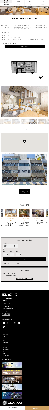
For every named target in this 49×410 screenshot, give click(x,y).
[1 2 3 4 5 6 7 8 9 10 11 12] (10, 246)
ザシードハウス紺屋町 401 (36, 333)
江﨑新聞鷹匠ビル (20, 338)
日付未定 (6, 249)
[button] (24, 141)
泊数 (11, 251)
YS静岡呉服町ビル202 (21, 339)
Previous (2, 93)
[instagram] (24, 327)
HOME (4, 332)
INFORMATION (5, 342)
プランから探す (16, 263)
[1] (18, 254)
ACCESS (30, 1)
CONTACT (43, 4)
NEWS (18, 4)
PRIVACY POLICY (6, 355)
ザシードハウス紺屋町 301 (22, 333)
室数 (17, 251)
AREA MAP (5, 347)
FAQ (31, 4)
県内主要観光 (6, 349)
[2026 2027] (5, 246)
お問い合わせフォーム (7, 319)
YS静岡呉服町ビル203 (35, 339)
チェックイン (6, 243)
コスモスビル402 (20, 336)
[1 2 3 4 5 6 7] (5, 254)
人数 (4, 251)
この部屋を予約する (24, 46)
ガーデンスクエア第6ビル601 (23, 334)
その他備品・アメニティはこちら (9, 43)
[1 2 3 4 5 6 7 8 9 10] (12, 254)
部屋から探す (7, 263)
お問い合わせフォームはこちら (24, 278)
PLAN (43, 1)
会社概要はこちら (6, 314)
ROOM (18, 1)
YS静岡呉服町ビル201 (35, 338)
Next (46, 93)
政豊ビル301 (33, 336)
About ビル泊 (5, 334)
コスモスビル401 (34, 334)
